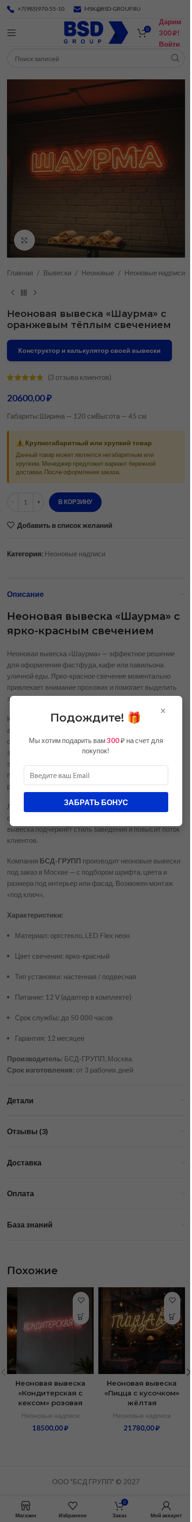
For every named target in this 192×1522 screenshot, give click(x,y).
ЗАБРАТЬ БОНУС (96, 802)
